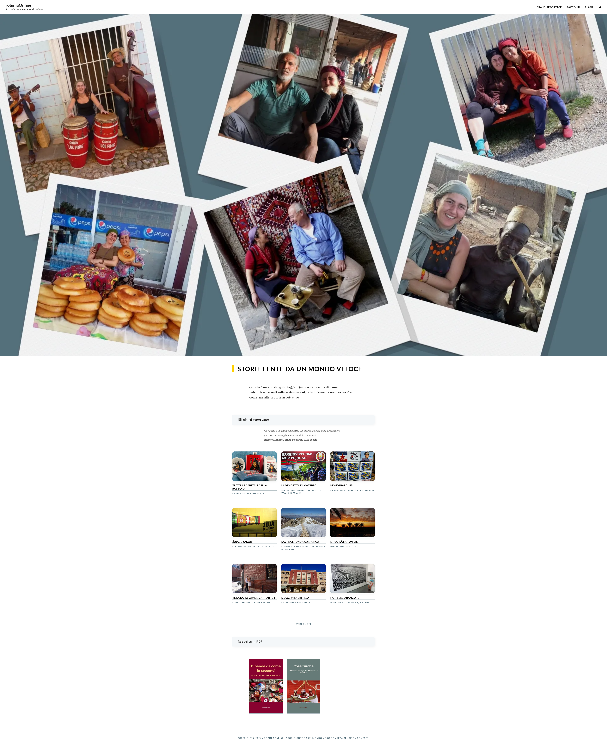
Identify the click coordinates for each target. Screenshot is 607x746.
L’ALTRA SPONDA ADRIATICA (300, 541)
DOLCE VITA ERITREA (295, 597)
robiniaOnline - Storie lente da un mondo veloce (298, 738)
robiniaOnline (18, 5)
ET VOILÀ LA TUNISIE (344, 541)
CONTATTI (363, 738)
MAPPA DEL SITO (344, 738)
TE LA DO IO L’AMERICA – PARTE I (253, 597)
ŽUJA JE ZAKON (242, 541)
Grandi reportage (549, 7)
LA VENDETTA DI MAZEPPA (298, 485)
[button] (600, 7)
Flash (589, 7)
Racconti (573, 7)
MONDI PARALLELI (342, 485)
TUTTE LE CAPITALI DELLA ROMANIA (249, 487)
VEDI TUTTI (303, 624)
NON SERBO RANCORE (344, 597)
